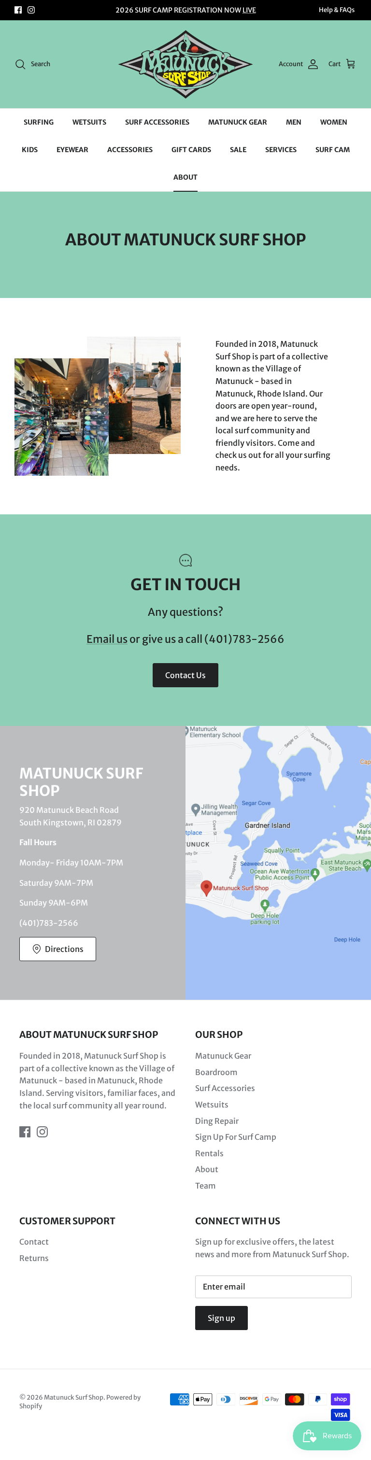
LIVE (249, 10)
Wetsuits (211, 1104)
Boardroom (216, 1072)
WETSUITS (89, 122)
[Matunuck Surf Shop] (185, 64)
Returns (34, 1258)
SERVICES (281, 149)
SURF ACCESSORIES (157, 122)
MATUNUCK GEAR (237, 122)
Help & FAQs (337, 10)
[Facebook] (18, 10)
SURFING (39, 122)
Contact (34, 1242)
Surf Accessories (225, 1088)
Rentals (209, 1153)
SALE (238, 149)
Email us (107, 639)
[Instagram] (31, 10)
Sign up (221, 1318)
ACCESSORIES (130, 149)
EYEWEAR (72, 149)
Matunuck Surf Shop (73, 1397)
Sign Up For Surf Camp (235, 1137)
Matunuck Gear (223, 1056)
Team (205, 1186)
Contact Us (185, 675)
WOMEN (333, 122)
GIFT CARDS (191, 149)
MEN (293, 122)
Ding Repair (217, 1121)
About (206, 1169)
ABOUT (185, 177)
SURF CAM (332, 149)
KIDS (30, 149)
